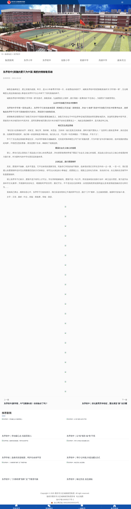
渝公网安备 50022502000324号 (66, 503)
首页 (2, 54)
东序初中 (47, 60)
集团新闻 (9, 60)
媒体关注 (121, 60)
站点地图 (79, 496)
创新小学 (65, 60)
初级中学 (84, 60)
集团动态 (8, 54)
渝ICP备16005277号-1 (65, 500)
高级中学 (103, 60)
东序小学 (28, 60)
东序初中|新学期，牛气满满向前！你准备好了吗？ (26, 403)
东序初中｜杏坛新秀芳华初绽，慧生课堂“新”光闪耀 (104, 403)
